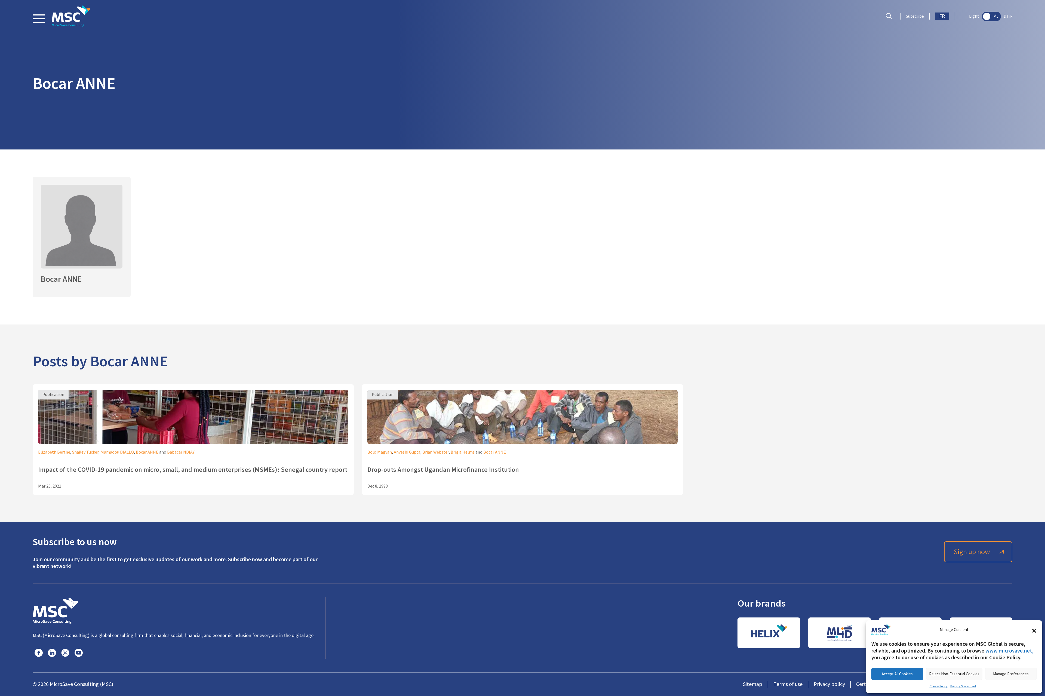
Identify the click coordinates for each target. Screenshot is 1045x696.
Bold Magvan (379, 452)
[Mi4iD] (839, 632)
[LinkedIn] (52, 653)
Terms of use (788, 684)
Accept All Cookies (897, 673)
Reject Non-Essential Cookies (954, 673)
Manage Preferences (1011, 673)
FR (942, 16)
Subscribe (915, 16)
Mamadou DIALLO (117, 452)
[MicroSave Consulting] (55, 610)
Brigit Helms (463, 452)
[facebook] (39, 653)
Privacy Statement (963, 686)
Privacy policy (829, 684)
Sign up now (972, 551)
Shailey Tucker (85, 452)
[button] (1034, 629)
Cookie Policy (939, 686)
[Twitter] (65, 653)
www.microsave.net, (1009, 650)
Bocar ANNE (147, 452)
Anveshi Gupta (407, 452)
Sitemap (752, 684)
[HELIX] (768, 632)
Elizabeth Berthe (54, 452)
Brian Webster (435, 452)
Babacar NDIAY (181, 452)
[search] (890, 16)
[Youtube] (79, 653)
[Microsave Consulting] (71, 16)
